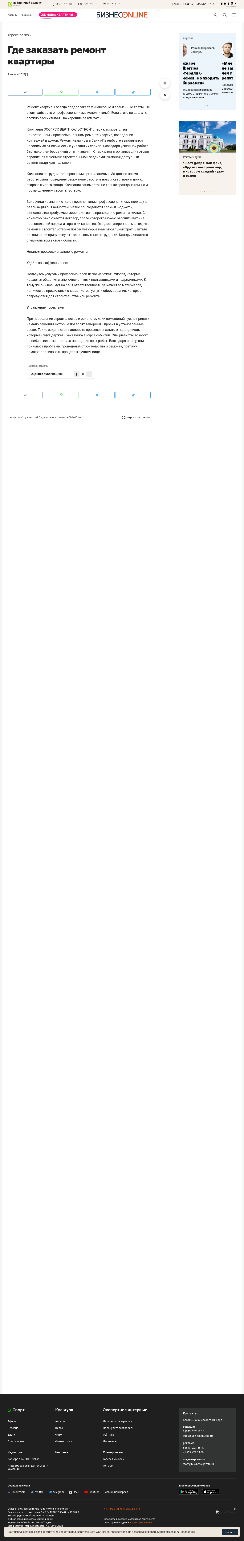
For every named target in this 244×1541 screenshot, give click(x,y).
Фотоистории (63, 1441)
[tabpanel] (208, 68)
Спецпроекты (113, 1452)
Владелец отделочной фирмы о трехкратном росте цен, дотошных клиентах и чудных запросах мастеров (207, 88)
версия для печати (139, 417)
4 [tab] (204, 191)
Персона (13, 1427)
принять (230, 1532)
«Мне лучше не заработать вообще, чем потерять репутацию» (206, 71)
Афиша (12, 1421)
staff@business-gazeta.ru (198, 1464)
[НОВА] (58, 16)
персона (188, 38)
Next (232, 105)
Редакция (15, 1452)
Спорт (18, 1410)
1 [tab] (205, 105)
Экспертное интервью (125, 1410)
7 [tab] (210, 191)
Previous (184, 105)
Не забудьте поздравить (118, 1427)
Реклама (61, 1452)
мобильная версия (116, 1492)
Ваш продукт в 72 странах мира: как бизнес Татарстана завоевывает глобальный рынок (207, 169)
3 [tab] (209, 105)
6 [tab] (208, 191)
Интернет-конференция (117, 1421)
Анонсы (60, 1421)
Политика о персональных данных (121, 1508)
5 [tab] (206, 191)
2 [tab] (207, 105)
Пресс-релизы (20, 35)
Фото (58, 1434)
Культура (64, 1410)
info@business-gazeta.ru (198, 1435)
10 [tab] (215, 191)
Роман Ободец (211, 48)
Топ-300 (108, 1465)
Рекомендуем (192, 157)
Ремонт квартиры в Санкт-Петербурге (90, 140)
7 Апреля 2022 (16, 74)
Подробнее (188, 1531)
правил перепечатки (140, 1522)
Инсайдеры (110, 1441)
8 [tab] (212, 191)
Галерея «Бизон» (113, 1459)
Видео (59, 1427)
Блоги (11, 1434)
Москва (201, 4)
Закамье (26, 14)
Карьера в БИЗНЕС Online (23, 1459)
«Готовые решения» (214, 52)
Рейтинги (109, 1434)
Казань (176, 4)
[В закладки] (165, 83)
